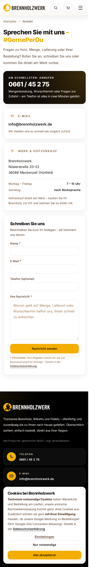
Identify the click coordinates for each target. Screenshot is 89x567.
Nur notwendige (44, 544)
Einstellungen (44, 536)
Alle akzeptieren (44, 555)
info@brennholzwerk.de (30, 124)
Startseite (9, 21)
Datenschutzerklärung (23, 366)
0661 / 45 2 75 (28, 84)
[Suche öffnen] (56, 8)
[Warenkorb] (68, 8)
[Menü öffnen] (80, 8)
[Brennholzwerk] (24, 8)
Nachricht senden (44, 348)
